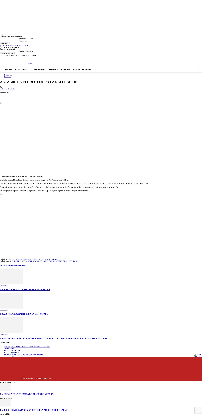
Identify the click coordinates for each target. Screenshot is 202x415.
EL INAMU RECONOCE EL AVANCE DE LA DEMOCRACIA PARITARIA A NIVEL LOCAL (45, 261)
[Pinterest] (34, 96)
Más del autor (21, 265)
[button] (199, 69)
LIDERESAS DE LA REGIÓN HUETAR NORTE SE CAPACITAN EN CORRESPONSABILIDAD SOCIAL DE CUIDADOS (55, 338)
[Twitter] (191, 378)
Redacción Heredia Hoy (8, 89)
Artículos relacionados (8, 265)
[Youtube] (72, 58)
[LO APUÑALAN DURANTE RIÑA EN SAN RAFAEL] (11, 308)
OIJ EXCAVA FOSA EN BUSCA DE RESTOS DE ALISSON (26, 394)
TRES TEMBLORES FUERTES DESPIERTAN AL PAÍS (25, 290)
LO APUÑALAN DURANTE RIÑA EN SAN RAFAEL (24, 314)
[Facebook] (60, 58)
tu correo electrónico (26, 51)
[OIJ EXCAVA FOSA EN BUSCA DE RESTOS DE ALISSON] (5, 390)
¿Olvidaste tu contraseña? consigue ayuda (14, 45)
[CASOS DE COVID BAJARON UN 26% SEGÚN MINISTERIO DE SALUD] (5, 406)
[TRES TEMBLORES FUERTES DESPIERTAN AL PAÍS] (11, 284)
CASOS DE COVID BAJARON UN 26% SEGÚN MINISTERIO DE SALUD (33, 410)
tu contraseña (23, 41)
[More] (49, 96)
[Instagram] (64, 58)
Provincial (7, 77)
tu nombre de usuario (26, 39)
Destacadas (8, 75)
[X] (68, 58)
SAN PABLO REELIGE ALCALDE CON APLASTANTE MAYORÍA (35, 259)
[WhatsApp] (41, 96)
